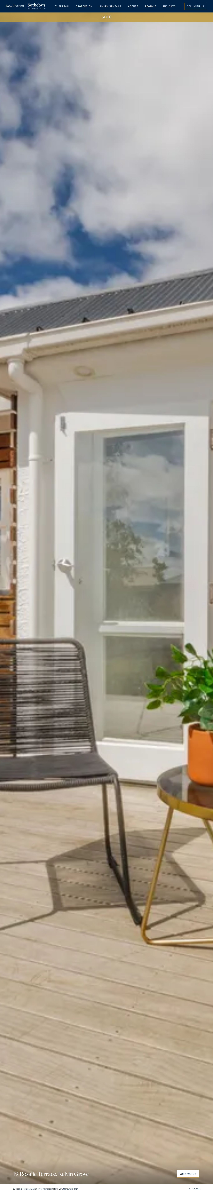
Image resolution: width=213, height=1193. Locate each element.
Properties (84, 6)
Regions (150, 6)
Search (64, 6)
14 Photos (189, 1173)
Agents (133, 6)
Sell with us (195, 6)
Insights (169, 6)
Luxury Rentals (110, 6)
